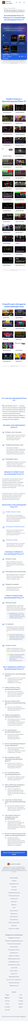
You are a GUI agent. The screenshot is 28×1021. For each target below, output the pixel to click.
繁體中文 (7, 998)
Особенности (14, 898)
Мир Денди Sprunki (14, 962)
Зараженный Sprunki (14, 892)
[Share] (25, 56)
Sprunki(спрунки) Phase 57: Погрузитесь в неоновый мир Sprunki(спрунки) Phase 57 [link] (14, 10)
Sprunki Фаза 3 (14, 919)
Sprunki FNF (14, 967)
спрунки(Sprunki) (14, 884)
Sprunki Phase (12, 8)
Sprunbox (14, 925)
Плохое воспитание (14, 922)
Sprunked (14, 889)
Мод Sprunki (14, 913)
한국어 (7, 1004)
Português (7, 1007)
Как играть (14, 901)
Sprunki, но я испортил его (14, 979)
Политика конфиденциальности (14, 941)
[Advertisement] (14, 78)
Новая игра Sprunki (14, 895)
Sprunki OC (14, 973)
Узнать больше (14, 947)
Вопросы (14, 904)
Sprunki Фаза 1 (14, 970)
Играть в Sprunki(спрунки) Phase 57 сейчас (14, 853)
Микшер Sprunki (14, 985)
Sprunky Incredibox (14, 928)
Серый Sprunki (14, 953)
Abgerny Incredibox (14, 956)
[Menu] (24, 2)
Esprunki (14, 887)
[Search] (16, 2)
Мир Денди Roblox (14, 976)
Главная (5, 8)
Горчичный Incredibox (14, 964)
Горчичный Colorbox (14, 950)
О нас (14, 907)
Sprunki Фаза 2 (14, 916)
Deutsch (7, 1001)
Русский (7, 1010)
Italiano (21, 1007)
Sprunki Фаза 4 (14, 910)
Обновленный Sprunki (14, 959)
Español (21, 1004)
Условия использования (14, 944)
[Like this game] (19, 56)
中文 (20, 995)
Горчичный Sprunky (14, 982)
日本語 (20, 998)
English (7, 995)
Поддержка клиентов (14, 938)
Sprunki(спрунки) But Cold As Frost (10, 493)
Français (20, 1001)
